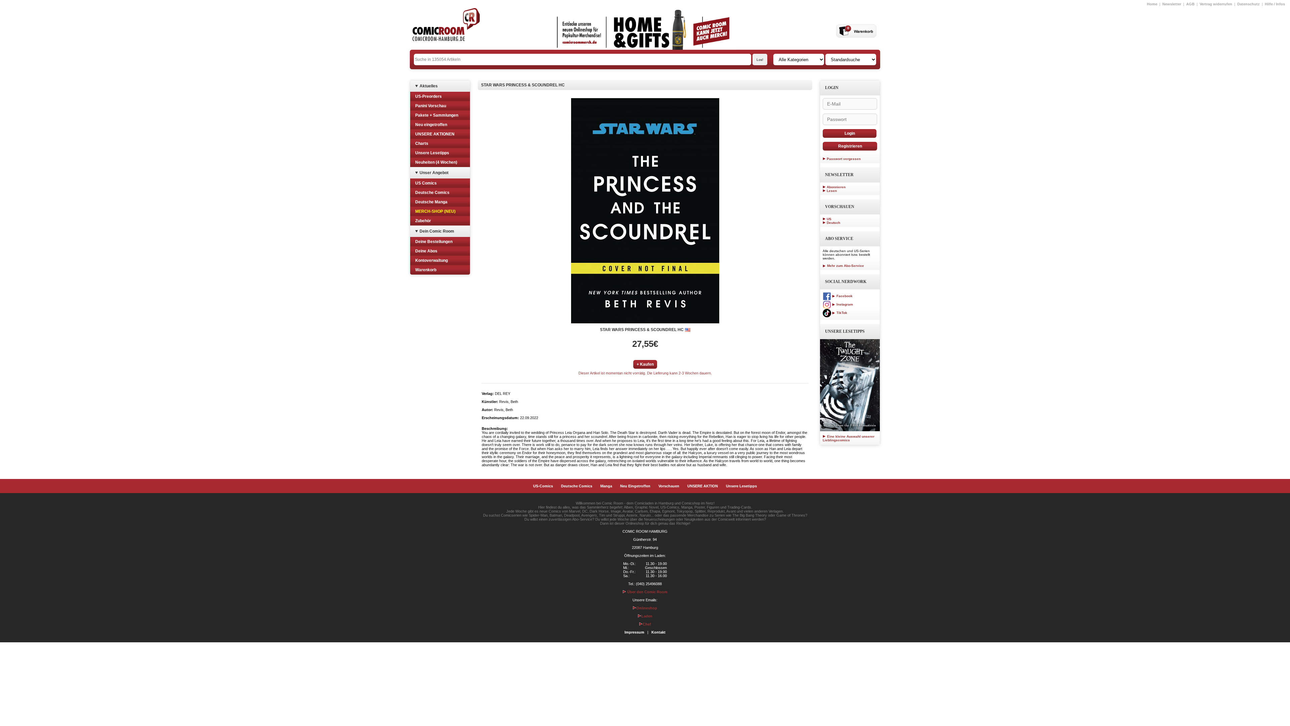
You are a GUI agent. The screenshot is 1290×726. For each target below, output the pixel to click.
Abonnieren (836, 187)
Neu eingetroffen (431, 124)
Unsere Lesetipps (432, 153)
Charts (421, 143)
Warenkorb (425, 270)
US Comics (426, 183)
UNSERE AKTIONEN (435, 134)
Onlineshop (646, 608)
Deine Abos (426, 251)
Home (1152, 4)
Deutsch (833, 223)
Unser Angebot (434, 172)
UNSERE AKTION (702, 486)
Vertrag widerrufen (1216, 4)
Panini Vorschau (430, 106)
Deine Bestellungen (434, 241)
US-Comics (543, 486)
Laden (646, 616)
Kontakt (658, 632)
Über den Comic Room (647, 592)
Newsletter (1171, 4)
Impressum (634, 632)
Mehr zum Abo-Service (845, 266)
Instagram (844, 304)
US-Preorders (428, 96)
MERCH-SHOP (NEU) (435, 211)
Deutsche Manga (431, 202)
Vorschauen (668, 486)
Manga (606, 486)
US (829, 219)
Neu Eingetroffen (635, 486)
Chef (647, 624)
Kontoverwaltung (431, 260)
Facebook (844, 296)
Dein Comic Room (437, 231)
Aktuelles (429, 86)
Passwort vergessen (844, 159)
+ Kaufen (645, 364)
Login (850, 133)
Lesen (832, 191)
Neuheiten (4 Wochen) (436, 162)
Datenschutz (1248, 4)
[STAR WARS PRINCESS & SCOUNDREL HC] (645, 210)
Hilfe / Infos (1275, 4)
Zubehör (423, 220)
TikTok (841, 313)
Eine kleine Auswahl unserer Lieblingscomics (848, 438)
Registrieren (850, 146)
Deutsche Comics (432, 192)
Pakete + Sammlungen (436, 115)
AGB (1190, 4)
